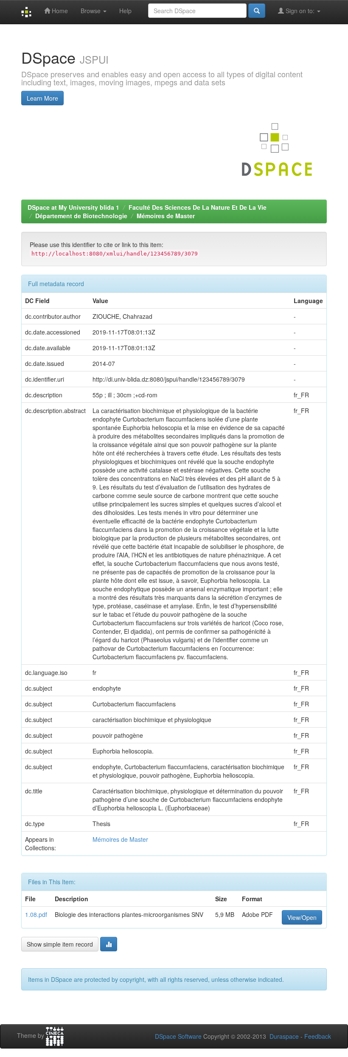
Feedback (317, 1036)
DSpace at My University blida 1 (73, 207)
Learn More (42, 98)
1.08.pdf (36, 914)
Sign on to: (300, 10)
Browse (91, 10)
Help (125, 10)
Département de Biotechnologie (81, 215)
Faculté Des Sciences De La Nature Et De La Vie (198, 207)
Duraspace (284, 1036)
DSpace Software (178, 1036)
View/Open (302, 917)
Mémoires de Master (166, 215)
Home (59, 10)
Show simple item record (60, 944)
